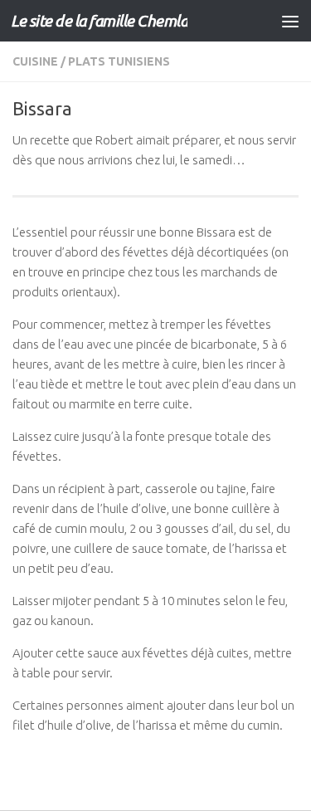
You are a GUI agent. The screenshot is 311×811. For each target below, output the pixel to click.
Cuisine (35, 61)
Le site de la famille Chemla (99, 21)
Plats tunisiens (119, 61)
